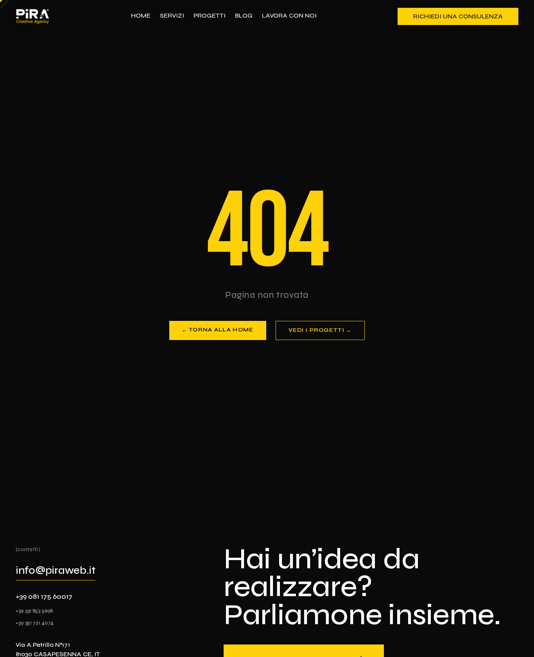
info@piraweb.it (55, 570)
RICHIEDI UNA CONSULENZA (458, 16)
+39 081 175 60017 (44, 596)
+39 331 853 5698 (34, 610)
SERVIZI (172, 15)
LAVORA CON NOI (289, 15)
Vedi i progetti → (320, 330)
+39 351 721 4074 (35, 622)
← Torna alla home (217, 330)
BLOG (244, 15)
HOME (141, 15)
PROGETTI (210, 15)
